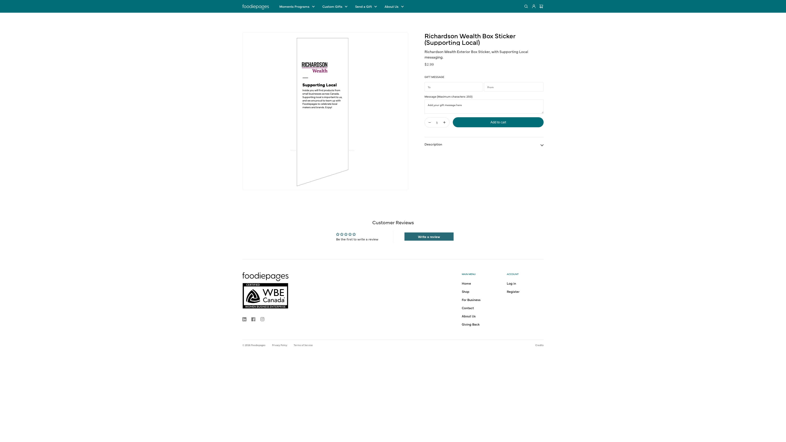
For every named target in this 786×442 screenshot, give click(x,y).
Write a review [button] (429, 236)
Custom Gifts (332, 6)
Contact (468, 308)
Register (513, 291)
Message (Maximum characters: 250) (448, 96)
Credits (539, 345)
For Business (471, 299)
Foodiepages (258, 345)
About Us (392, 6)
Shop (465, 291)
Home (466, 283)
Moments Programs (294, 6)
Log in (511, 283)
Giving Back (471, 324)
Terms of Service (303, 345)
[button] (297, 6)
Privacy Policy (279, 345)
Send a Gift (363, 6)
